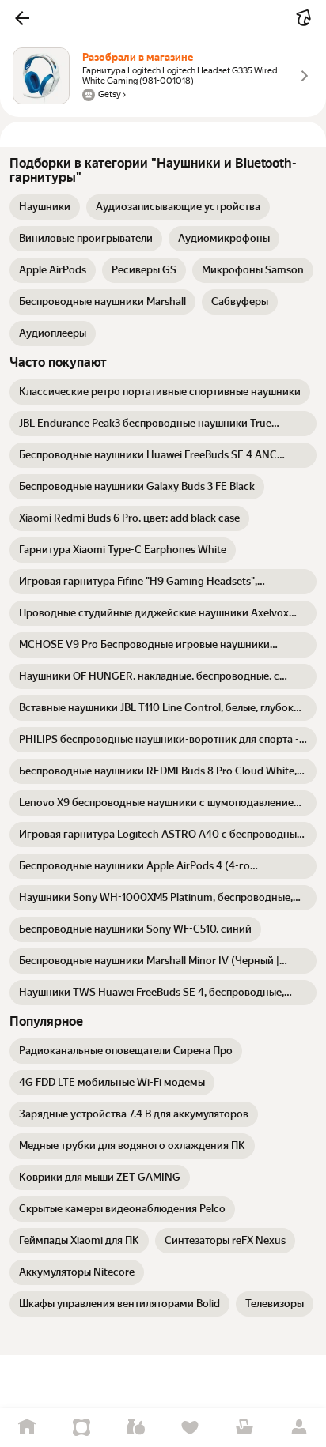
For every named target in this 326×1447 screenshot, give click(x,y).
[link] (44, 207)
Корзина (245, 1427)
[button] (22, 18)
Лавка (135, 1427)
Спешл (82, 1427)
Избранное (190, 1427)
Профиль (298, 1427)
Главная (27, 1427)
